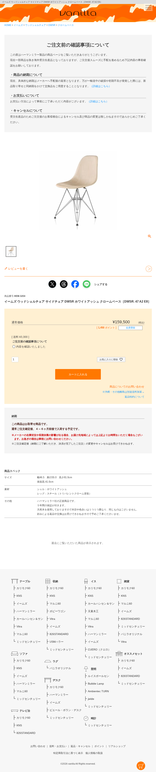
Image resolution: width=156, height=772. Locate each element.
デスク (57, 680)
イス (93, 581)
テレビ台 (25, 710)
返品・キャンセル (80, 746)
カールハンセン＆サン (30, 618)
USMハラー (57, 641)
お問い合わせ (37, 746)
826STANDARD (26, 732)
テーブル (25, 581)
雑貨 (126, 581)
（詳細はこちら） (100, 86)
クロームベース (66, 25)
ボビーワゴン (58, 611)
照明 (93, 668)
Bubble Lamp (96, 683)
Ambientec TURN (98, 691)
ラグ (55, 661)
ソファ (24, 653)
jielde (91, 698)
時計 (93, 718)
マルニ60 (22, 634)
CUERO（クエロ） (99, 649)
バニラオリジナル (60, 668)
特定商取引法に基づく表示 (68, 753)
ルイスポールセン (98, 676)
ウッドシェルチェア (35, 25)
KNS (19, 595)
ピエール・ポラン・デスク (66, 710)
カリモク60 (23, 588)
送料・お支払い (58, 746)
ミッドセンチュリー (29, 641)
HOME (7, 25)
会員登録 (130, 327)
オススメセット (133, 653)
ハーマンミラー (26, 611)
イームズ (18, 25)
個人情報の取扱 (94, 753)
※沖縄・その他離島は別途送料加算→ (123, 392)
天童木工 (93, 611)
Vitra (19, 626)
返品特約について (134, 397)
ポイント (99, 746)
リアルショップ (117, 746)
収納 (55, 581)
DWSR (51, 25)
